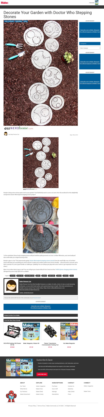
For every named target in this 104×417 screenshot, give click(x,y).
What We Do (23, 389)
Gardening (19, 21)
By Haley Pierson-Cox (14, 134)
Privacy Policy (32, 406)
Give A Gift (55, 389)
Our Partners (23, 391)
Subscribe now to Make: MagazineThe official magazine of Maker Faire (40, 307)
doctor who (20, 275)
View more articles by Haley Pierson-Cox (29, 289)
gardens (44, 275)
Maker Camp (39, 394)
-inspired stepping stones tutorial (42, 260)
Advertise (70, 389)
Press (69, 394)
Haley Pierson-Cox (25, 281)
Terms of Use (41, 406)
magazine (40, 386)
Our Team (23, 386)
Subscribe (91, 2)
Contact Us (71, 386)
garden (38, 275)
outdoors (65, 275)
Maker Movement (25, 394)
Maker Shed (39, 391)
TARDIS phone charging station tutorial (66, 269)
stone (71, 275)
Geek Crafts (51, 275)
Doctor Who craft (29, 275)
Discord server (36, 298)
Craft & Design (9, 21)
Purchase (54, 386)
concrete (12, 275)
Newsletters (55, 394)
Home (25, 21)
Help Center (71, 391)
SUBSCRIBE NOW (42, 374)
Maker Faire (39, 389)
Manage (54, 391)
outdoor (59, 275)
